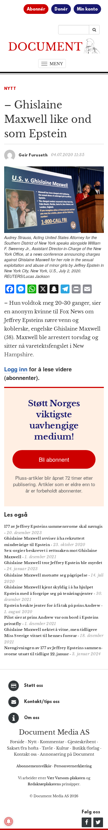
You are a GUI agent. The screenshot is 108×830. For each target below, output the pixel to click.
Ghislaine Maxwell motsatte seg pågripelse (46, 575)
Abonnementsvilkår (34, 766)
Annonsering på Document (67, 754)
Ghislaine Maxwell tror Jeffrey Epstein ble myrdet (53, 562)
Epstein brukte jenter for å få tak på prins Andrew (52, 605)
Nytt (10, 89)
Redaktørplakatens (44, 784)
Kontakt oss (25, 754)
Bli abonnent (54, 459)
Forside (17, 741)
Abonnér (36, 9)
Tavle (47, 748)
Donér (61, 9)
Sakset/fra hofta (22, 748)
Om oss (31, 717)
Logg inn (15, 369)
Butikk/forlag (85, 748)
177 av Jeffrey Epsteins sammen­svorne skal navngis (53, 526)
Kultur (62, 748)
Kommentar (52, 741)
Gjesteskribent (82, 741)
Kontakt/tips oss (42, 701)
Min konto (87, 9)
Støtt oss (33, 685)
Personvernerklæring (73, 766)
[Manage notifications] (8, 821)
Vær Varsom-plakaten (66, 778)
